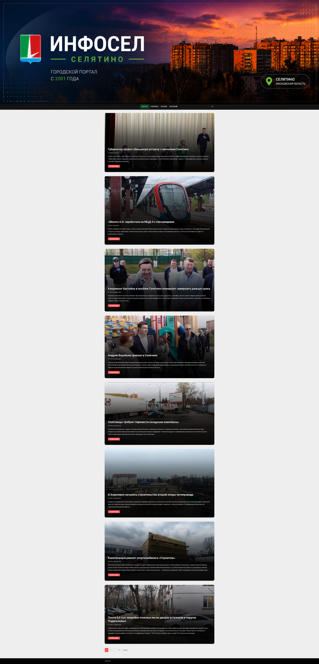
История (164, 106)
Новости (145, 106)
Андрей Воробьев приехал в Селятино (132, 355)
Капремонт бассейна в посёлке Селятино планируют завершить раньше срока (159, 288)
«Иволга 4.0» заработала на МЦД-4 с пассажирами (141, 221)
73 (119, 650)
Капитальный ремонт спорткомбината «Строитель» (141, 558)
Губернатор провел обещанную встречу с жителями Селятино (148, 149)
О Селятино (154, 106)
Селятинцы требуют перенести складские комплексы (143, 422)
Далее (125, 650)
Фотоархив (173, 106)
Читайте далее (114, 166)
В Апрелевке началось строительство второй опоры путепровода (150, 494)
